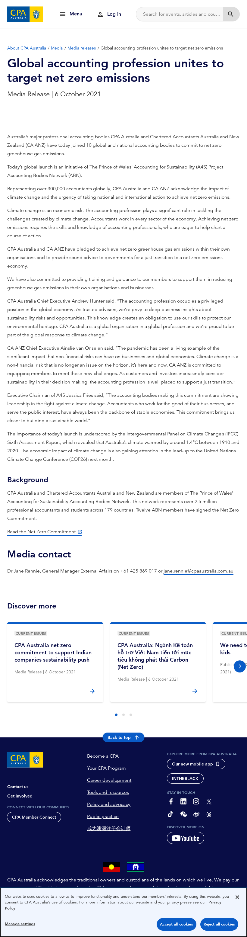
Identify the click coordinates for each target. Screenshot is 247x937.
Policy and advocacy (108, 804)
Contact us (17, 786)
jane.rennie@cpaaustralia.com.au (198, 571)
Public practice (103, 816)
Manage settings (20, 923)
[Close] (237, 897)
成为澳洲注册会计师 (108, 828)
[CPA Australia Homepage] (25, 14)
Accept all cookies (176, 924)
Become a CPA (103, 756)
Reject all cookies (219, 924)
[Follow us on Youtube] (185, 838)
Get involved (20, 796)
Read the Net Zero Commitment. (42, 532)
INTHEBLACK (185, 778)
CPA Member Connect (34, 817)
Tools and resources (108, 792)
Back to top (119, 737)
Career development (109, 780)
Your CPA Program (106, 768)
